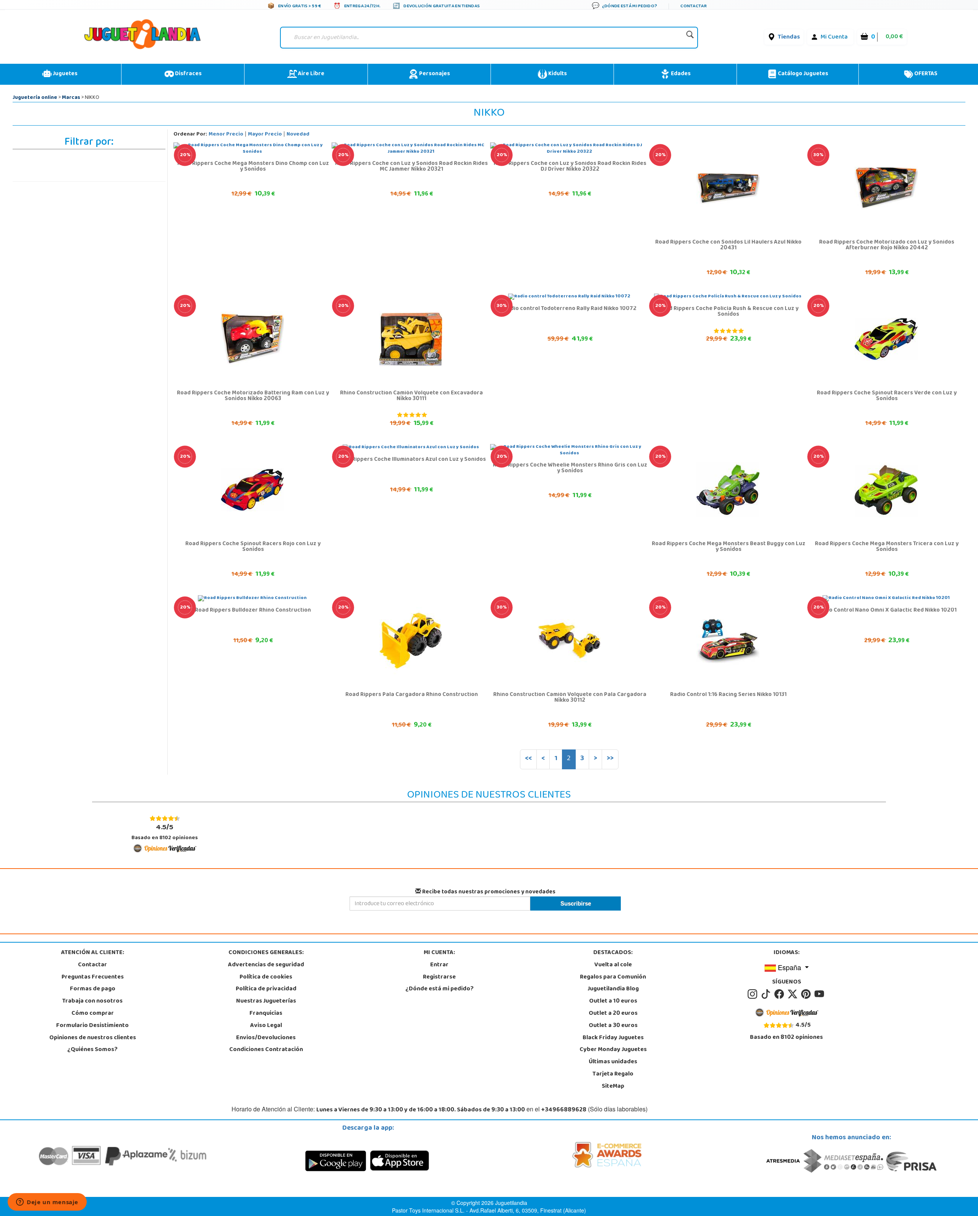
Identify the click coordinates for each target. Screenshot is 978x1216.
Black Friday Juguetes (613, 1038)
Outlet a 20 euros (613, 1014)
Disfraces (188, 74)
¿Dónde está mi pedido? (439, 989)
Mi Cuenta (834, 37)
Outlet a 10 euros (613, 1001)
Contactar (92, 965)
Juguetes (65, 74)
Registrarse (439, 977)
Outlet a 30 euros (613, 1026)
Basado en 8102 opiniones (164, 832)
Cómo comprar (92, 1014)
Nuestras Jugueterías (266, 1001)
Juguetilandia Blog (613, 989)
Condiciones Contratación (266, 1050)
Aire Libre (310, 74)
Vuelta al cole (613, 965)
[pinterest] (807, 994)
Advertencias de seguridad (266, 965)
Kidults (557, 74)
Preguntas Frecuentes (93, 977)
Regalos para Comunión (613, 977)
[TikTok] (767, 994)
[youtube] (820, 994)
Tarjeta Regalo (613, 1074)
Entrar (439, 965)
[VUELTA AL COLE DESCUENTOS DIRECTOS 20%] (727, 188)
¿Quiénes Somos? (92, 1050)
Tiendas (789, 37)
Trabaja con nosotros (92, 1001)
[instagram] (753, 994)
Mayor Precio (265, 134)
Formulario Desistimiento (92, 1026)
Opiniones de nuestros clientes (92, 1038)
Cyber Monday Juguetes (613, 1050)
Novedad (298, 134)
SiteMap (613, 1086)
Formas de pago (92, 989)
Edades (680, 74)
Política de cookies (266, 977)
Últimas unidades (613, 1062)
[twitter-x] (793, 994)
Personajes (434, 74)
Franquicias (265, 1014)
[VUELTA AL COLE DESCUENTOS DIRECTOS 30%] (886, 188)
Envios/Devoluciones (266, 1038)
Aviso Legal (266, 1026)
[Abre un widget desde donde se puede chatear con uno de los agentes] (47, 1202)
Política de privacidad (266, 989)
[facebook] (780, 994)
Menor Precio (226, 134)
